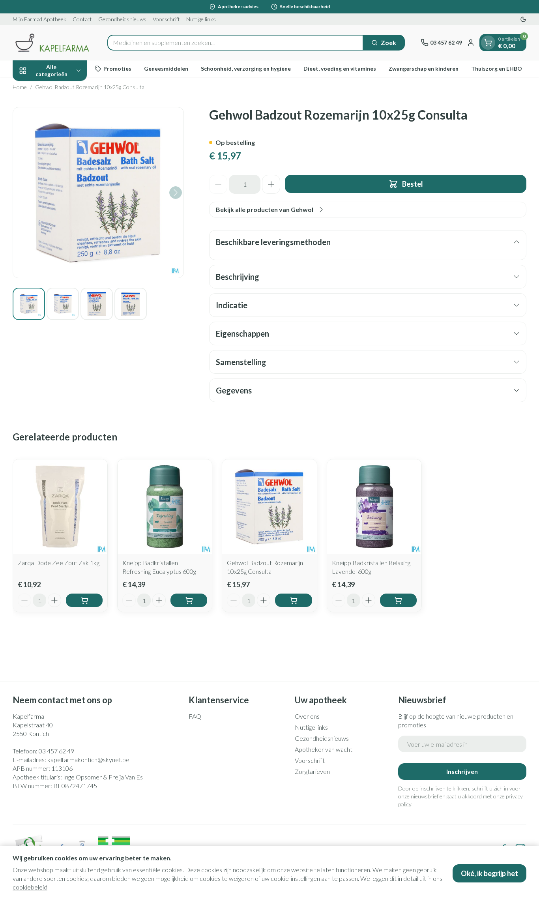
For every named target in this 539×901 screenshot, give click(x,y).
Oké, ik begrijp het (489, 873)
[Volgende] (175, 192)
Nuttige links (201, 19)
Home (20, 87)
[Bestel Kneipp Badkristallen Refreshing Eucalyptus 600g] (188, 600)
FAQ (195, 716)
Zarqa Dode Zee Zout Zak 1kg (58, 562)
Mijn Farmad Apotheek (39, 19)
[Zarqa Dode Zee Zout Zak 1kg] (60, 506)
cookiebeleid (30, 887)
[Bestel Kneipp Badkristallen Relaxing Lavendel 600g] (398, 600)
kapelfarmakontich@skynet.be (88, 759)
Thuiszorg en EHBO (496, 68)
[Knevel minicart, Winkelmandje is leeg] (488, 43)
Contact (82, 19)
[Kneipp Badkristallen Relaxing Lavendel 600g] (374, 506)
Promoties (117, 68)
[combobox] (235, 43)
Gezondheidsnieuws (122, 19)
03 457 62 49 (56, 751)
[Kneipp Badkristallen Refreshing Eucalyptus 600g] (165, 506)
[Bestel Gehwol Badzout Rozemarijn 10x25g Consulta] (293, 600)
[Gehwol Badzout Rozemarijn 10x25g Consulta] (269, 506)
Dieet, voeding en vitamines (339, 68)
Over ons (307, 716)
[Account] (471, 43)
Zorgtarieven (312, 771)
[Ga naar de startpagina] (52, 43)
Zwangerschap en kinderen (424, 68)
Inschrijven (462, 771)
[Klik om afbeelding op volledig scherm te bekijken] (98, 192)
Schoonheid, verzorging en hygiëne (246, 68)
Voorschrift (166, 19)
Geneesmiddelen (166, 68)
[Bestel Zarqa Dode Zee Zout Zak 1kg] (84, 600)
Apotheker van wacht (323, 749)
